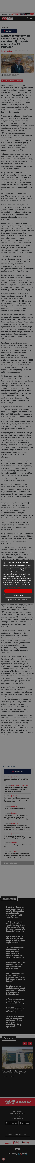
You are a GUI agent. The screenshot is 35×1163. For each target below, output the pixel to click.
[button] (17, 587)
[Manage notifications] (3, 1159)
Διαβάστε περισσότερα (23, 584)
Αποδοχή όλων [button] (18, 591)
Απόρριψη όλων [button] (18, 595)
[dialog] (17, 581)
